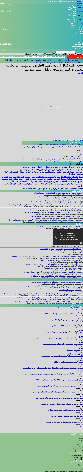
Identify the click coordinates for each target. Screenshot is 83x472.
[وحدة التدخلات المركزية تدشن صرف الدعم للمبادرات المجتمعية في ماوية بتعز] (54, 264)
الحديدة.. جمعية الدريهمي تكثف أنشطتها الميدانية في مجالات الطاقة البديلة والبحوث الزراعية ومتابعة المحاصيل (51, 295)
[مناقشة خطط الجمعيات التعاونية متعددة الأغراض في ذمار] (61, 260)
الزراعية (61, 159)
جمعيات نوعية (78, 38)
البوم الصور (72, 21)
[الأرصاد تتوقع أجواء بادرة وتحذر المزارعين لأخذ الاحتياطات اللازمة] (59, 197)
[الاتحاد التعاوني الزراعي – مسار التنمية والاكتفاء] (79, 11)
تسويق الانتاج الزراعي (75, 354)
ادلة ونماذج (79, 48)
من (63, 161)
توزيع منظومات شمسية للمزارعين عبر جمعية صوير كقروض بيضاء (64, 332)
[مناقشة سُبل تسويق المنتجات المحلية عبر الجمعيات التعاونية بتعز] (59, 226)
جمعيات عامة (78, 33)
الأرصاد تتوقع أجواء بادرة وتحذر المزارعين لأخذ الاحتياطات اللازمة (64, 198)
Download (57, 140)
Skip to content (53, 1)
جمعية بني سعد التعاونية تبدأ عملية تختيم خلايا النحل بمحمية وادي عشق (62, 277)
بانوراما (73, 25)
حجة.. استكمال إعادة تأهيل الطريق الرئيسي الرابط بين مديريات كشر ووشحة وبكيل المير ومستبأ (42, 179)
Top (81, 469)
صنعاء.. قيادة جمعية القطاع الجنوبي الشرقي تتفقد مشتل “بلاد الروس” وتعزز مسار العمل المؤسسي (54, 258)
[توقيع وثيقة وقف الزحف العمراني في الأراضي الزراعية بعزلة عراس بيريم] (56, 201)
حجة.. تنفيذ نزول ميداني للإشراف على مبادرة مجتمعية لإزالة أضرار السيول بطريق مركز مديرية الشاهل (53, 206)
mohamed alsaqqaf (50, 161)
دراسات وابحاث (77, 46)
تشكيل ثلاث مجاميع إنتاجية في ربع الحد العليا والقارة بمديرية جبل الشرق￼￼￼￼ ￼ (58, 380)
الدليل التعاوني (5, 29)
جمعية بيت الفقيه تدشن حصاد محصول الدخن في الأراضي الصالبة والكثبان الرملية (59, 214)
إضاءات (73, 13)
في (72, 161)
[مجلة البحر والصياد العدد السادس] (70, 290)
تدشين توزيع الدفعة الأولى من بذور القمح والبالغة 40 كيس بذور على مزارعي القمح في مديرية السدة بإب (53, 368)
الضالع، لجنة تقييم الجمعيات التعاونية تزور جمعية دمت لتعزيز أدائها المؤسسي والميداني (46, 181)
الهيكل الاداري (71, 7)
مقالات (73, 17)
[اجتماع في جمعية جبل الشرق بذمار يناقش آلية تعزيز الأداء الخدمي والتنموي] (55, 286)
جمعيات (80, 31)
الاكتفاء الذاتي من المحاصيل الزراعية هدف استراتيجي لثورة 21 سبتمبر (62, 356)
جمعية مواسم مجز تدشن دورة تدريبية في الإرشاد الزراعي (66, 320)
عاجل (76, 161)
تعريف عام (72, 5)
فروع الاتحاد (72, 9)
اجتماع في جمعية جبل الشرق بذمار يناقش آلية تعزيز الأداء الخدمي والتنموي (51, 169)
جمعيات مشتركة (77, 35)
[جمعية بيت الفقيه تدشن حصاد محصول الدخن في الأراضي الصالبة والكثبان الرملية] (53, 212)
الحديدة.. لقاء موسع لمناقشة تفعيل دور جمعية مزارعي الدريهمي (64, 422)
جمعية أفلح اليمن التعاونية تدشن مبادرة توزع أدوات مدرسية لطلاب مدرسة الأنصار (59, 398)
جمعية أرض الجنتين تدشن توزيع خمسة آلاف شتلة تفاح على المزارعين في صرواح (59, 274)
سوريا (81, 161)
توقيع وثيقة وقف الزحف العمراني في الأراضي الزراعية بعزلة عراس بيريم (62, 202)
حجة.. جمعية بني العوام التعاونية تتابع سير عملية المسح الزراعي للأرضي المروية (60, 386)
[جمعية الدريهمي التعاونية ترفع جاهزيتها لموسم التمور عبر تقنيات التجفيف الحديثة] (54, 216)
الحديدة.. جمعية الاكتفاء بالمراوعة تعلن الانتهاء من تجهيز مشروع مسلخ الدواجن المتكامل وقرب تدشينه (53, 374)
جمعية (25, 159)
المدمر (44, 159)
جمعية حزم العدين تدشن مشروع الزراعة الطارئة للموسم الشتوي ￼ (63, 344)
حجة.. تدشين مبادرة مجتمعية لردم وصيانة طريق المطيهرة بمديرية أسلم (53, 167)
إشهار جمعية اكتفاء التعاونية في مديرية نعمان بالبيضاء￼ (67, 270)
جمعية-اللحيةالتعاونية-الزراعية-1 (68, 140)
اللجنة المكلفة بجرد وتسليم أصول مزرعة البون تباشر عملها (66, 250)
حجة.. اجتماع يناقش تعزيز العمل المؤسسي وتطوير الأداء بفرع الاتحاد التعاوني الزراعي (58, 392)
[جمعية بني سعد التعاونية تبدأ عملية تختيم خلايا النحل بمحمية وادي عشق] (57, 276)
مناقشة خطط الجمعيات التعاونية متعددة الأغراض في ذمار (66, 262)
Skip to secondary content (67, 1)
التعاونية (68, 159)
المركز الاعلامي (5, 11)
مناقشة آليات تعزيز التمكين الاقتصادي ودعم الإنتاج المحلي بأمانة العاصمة (62, 313)
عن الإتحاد (9, 5)
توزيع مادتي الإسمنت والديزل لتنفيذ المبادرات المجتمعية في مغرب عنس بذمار (60, 210)
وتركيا (59, 161)
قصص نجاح (72, 15)
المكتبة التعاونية (5, 44)
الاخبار (74, 11)
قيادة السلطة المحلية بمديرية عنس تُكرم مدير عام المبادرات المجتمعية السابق (60, 338)
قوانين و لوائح (78, 44)
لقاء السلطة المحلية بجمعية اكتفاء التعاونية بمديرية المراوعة (65, 410)
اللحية (49, 159)
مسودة (67, 161)
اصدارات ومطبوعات (76, 27)
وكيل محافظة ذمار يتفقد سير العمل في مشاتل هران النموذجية (65, 307)
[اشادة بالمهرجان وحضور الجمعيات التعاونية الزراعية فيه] (68, 245)
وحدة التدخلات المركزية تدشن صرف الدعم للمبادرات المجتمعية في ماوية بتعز (60, 266)
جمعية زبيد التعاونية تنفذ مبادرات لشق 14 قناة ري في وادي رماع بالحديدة (62, 404)
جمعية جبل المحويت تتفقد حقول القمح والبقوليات (68, 362)
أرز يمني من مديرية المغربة (75, 350)
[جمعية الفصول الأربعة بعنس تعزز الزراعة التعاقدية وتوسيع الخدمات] (58, 193)
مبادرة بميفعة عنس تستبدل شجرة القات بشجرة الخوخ (67, 326)
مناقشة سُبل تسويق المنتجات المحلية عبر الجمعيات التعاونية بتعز (64, 228)
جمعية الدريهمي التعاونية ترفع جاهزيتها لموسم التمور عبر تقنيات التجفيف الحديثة (59, 218)
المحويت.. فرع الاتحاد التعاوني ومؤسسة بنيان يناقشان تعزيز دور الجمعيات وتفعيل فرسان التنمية (42, 176)
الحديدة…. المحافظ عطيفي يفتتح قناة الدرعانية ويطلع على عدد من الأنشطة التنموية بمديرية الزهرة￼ (53, 222)
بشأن (39, 159)
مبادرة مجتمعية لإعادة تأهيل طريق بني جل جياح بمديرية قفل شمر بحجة (53, 188)
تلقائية (30, 159)
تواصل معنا (4, 50)
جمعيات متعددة (77, 40)
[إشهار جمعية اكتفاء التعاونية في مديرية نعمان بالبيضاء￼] (62, 268)
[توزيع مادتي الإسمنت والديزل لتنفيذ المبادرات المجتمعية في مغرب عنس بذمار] (54, 208)
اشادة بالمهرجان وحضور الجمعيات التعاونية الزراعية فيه (67, 246)
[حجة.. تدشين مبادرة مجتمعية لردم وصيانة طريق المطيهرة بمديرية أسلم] (57, 282)
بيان (34, 159)
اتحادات (80, 29)
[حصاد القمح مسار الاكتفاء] (73, 252)
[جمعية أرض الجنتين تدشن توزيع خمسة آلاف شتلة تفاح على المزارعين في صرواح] (53, 272)
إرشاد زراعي (71, 19)
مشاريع (80, 42)
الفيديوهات (72, 23)
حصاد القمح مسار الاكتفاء (75, 254)
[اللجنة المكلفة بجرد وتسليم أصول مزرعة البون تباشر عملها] (61, 249)
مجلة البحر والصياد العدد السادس (73, 291)
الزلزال (54, 159)
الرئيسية (3, 3)
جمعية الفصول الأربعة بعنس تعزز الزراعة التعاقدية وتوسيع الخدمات (63, 195)
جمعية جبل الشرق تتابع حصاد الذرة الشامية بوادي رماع (67, 416)
